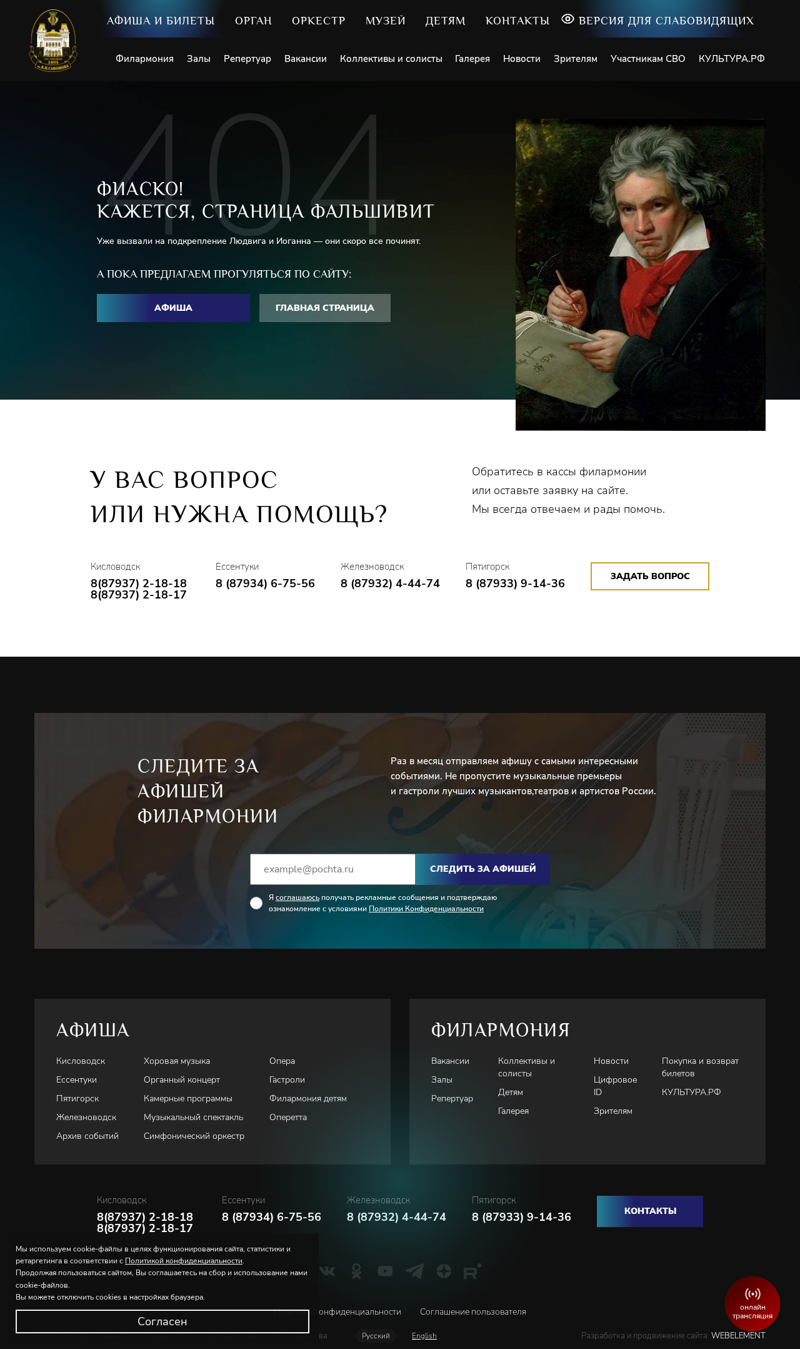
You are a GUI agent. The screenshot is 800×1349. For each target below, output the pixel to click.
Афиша (173, 308)
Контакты (518, 20)
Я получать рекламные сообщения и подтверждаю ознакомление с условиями (383, 903)
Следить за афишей (483, 869)
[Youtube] (385, 1271)
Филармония (145, 59)
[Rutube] (473, 1271)
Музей (386, 20)
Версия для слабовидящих (666, 20)
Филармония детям (308, 1098)
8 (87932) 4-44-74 (390, 583)
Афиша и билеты (161, 20)
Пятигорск (77, 1098)
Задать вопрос (650, 576)
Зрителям (576, 59)
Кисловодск (80, 1061)
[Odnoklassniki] (356, 1271)
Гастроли (287, 1080)
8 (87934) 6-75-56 (265, 583)
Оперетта (288, 1117)
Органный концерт (182, 1080)
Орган (253, 20)
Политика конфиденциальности (337, 1312)
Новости (522, 59)
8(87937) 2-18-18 (139, 583)
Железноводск (86, 1117)
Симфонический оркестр (194, 1136)
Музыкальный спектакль (193, 1117)
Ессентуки (76, 1080)
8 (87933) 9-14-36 (515, 583)
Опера (282, 1061)
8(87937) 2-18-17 (139, 594)
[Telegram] (414, 1271)
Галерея (472, 59)
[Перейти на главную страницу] (58, 40)
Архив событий (87, 1136)
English (424, 1336)
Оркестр (319, 20)
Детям (446, 20)
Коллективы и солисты (391, 59)
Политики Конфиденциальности (426, 909)
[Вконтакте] (327, 1271)
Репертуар (247, 59)
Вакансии (305, 59)
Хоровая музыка (177, 1061)
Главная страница (325, 308)
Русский (376, 1336)
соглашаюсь (297, 897)
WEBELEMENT (737, 1335)
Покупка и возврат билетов (700, 1067)
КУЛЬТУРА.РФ (732, 59)
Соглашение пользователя (473, 1312)
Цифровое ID (615, 1086)
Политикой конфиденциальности (183, 1261)
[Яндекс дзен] (444, 1271)
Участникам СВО (648, 59)
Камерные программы (188, 1098)
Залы (199, 59)
